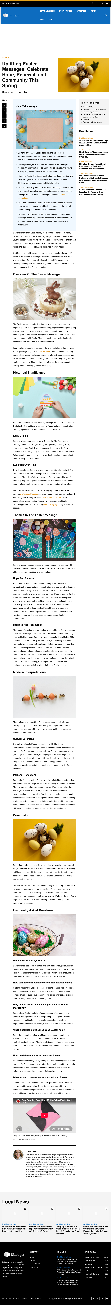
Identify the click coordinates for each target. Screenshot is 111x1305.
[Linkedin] (97, 3)
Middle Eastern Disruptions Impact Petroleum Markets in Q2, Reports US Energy (93, 154)
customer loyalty (50, 504)
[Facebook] (92, 3)
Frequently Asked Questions (92, 122)
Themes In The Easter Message (94, 114)
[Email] (4, 126)
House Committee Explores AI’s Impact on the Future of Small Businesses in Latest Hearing (92, 192)
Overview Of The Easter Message (94, 109)
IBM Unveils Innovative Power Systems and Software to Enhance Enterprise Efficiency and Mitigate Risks (93, 179)
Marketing (5, 57)
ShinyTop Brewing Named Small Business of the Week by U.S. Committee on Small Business (92, 166)
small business (44, 351)
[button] (106, 15)
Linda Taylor (24, 92)
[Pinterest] (4, 115)
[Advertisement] (55, 40)
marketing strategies (29, 493)
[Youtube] (107, 3)
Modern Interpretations (91, 117)
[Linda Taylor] (18, 1164)
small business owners (51, 497)
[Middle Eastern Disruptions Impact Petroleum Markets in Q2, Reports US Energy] (42, 1213)
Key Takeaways (88, 107)
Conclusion (86, 119)
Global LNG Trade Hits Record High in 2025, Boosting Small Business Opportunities (93, 142)
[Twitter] (102, 3)
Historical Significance (90, 112)
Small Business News (86, 138)
